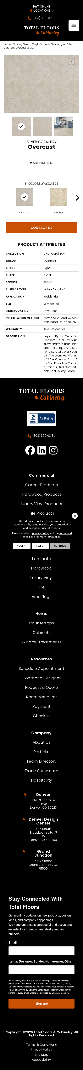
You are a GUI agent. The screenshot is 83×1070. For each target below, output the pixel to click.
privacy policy (40, 533)
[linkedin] (42, 450)
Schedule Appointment (41, 668)
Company (41, 733)
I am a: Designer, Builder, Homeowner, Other (40, 961)
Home (7, 44)
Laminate (41, 558)
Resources (41, 659)
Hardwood (41, 568)
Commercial (41, 475)
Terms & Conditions (41, 1044)
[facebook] (30, 450)
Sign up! (41, 1003)
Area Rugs (42, 596)
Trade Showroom (41, 770)
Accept (22, 545)
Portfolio (41, 752)
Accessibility (41, 1059)
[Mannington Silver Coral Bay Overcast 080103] (21, 126)
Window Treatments (41, 642)
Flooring (17, 44)
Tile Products (41, 513)
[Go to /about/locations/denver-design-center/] (41, 829)
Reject (40, 545)
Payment (41, 706)
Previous (6, 198)
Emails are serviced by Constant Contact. (49, 992)
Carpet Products (41, 485)
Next (77, 198)
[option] (25, 201)
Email (12, 942)
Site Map (41, 1054)
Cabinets (41, 632)
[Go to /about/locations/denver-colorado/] (41, 801)
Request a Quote (41, 687)
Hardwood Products (41, 494)
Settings (60, 545)
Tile (41, 587)
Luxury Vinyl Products (41, 503)
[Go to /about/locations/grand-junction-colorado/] (41, 859)
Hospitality (41, 780)
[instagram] (53, 450)
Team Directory (41, 761)
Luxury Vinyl (31, 44)
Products (45, 44)
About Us (41, 742)
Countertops (41, 623)
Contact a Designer (41, 678)
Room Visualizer (41, 697)
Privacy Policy (41, 1049)
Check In (41, 716)
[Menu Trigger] (74, 25)
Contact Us (41, 227)
